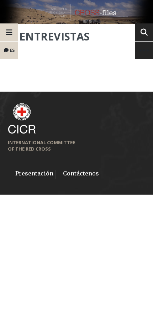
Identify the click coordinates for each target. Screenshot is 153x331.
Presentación (34, 173)
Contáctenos (81, 173)
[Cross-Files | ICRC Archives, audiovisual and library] (76, 12)
